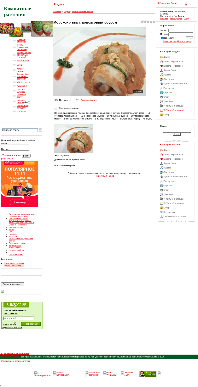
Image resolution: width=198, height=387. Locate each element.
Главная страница (21, 40)
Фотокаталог (23, 60)
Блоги (19, 65)
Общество (168, 79)
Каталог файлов (16, 250)
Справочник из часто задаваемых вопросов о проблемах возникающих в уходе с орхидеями (21, 221)
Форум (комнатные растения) (22, 47)
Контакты (21, 111)
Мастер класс (23, 82)
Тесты (11, 229)
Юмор (166, 114)
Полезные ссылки (17, 243)
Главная (57, 11)
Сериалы (167, 92)
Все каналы (169, 212)
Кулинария (22, 86)
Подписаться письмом (12, 328)
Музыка (167, 75)
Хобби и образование (82, 11)
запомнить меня (13, 155)
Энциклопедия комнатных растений (24, 54)
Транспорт (168, 101)
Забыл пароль (170, 41)
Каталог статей (20, 70)
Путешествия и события (175, 83)
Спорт (166, 97)
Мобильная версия (10, 357)
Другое (166, 57)
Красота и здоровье (173, 66)
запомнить (169, 38)
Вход (111, 176)
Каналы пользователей (174, 216)
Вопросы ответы (21, 101)
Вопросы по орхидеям (22, 106)
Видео (67, 11)
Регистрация (101, 176)
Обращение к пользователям (14, 353)
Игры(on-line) (15, 245)
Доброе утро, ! (167, 3)
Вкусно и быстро (89, 100)
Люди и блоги (169, 70)
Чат (10, 232)
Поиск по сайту (21, 95)
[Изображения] (73, 138)
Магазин (13, 236)
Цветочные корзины (14, 263)
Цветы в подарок (21, 90)
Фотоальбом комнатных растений (23, 76)
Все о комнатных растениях (15, 311)
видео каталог (15, 248)
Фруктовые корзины (14, 265)
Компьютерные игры (173, 61)
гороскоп (13, 234)
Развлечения (169, 88)
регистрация (7, 159)
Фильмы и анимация (173, 106)
